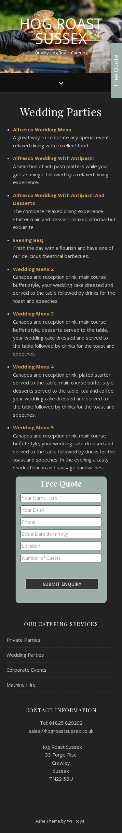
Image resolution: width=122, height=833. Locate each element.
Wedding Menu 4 (33, 366)
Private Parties (23, 640)
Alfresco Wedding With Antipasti (53, 158)
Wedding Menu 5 (33, 427)
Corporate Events (27, 669)
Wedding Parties (25, 655)
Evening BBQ (28, 240)
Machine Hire (21, 684)
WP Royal (76, 821)
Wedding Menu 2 (33, 269)
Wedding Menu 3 (33, 313)
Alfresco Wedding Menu (42, 129)
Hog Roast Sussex (61, 31)
